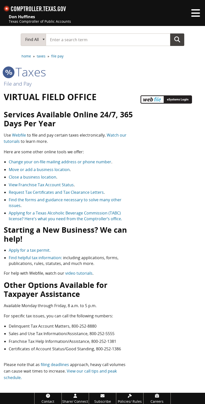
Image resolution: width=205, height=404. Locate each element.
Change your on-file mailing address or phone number (60, 162)
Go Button (177, 39)
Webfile (19, 135)
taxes (41, 56)
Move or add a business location (39, 169)
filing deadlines (55, 364)
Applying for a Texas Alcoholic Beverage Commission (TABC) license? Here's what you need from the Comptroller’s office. (65, 215)
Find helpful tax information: (35, 257)
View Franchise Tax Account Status (41, 185)
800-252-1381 (103, 341)
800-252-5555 (102, 333)
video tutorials (78, 273)
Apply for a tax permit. (29, 250)
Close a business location (32, 177)
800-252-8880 (84, 326)
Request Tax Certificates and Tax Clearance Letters (56, 192)
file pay (57, 56)
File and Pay (18, 83)
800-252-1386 (108, 349)
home (26, 56)
